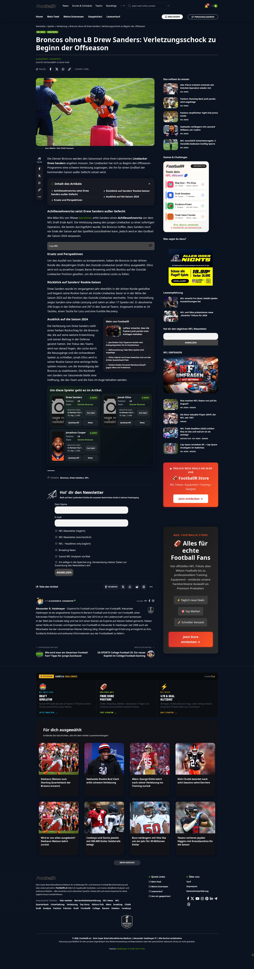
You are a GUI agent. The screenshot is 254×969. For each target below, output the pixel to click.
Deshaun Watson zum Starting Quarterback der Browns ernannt (56, 782)
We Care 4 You (138, 948)
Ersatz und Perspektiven (68, 200)
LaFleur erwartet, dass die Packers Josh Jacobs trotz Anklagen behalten (136, 331)
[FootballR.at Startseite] (175, 166)
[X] (192, 898)
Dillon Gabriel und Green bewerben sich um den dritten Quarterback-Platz (128, 358)
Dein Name (61, 504)
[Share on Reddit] (137, 587)
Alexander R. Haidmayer (48, 59)
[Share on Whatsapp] (63, 69)
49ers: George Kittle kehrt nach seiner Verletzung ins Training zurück (147, 782)
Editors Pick (185, 438)
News (90, 422)
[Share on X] (57, 69)
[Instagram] (153, 601)
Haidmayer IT (123, 948)
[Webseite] (145, 601)
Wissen (193, 407)
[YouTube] (197, 898)
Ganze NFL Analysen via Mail (74, 556)
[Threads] (188, 904)
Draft (38, 908)
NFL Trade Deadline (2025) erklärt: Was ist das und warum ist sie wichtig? (197, 431)
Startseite (40, 26)
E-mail (58, 517)
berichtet (85, 218)
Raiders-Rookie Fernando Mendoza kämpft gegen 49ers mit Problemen (126, 366)
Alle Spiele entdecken (186, 226)
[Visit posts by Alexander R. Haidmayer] (39, 601)
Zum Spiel (91, 413)
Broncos (64, 477)
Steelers (115, 908)
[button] (69, 69)
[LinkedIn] (211, 898)
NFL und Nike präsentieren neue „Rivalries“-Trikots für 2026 (196, 314)
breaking (117, 904)
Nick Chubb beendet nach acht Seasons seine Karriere (194, 780)
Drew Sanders (77, 477)
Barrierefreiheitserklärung (87, 900)
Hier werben (66, 900)
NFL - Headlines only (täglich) (74, 543)
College (96, 908)
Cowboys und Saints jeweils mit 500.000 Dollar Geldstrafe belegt (103, 841)
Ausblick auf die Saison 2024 (122, 196)
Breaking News (67, 550)
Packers (57, 908)
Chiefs (128, 904)
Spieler (50, 26)
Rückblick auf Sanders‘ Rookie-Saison (128, 190)
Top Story (85, 904)
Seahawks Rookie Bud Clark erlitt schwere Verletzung (102, 780)
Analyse (47, 908)
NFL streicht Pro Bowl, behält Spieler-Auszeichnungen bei (199, 300)
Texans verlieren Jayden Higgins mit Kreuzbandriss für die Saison (195, 841)
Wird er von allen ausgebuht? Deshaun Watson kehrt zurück (58, 841)
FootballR (85, 908)
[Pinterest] (206, 898)
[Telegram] (216, 898)
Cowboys (126, 908)
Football (209, 676)
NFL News (41, 32)
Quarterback (42, 904)
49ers (108, 904)
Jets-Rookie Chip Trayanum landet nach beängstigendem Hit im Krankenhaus (124, 343)
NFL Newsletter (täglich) (71, 530)
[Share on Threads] (144, 587)
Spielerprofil (73, 422)
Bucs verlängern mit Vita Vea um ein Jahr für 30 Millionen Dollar (149, 841)
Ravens (105, 908)
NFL (87, 477)
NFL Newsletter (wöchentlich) (74, 537)
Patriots (67, 908)
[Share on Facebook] (50, 69)
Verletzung (62, 26)
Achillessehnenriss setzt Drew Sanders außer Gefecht (70, 192)
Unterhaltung (58, 904)
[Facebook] (149, 601)
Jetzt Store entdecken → (190, 639)
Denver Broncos (85, 404)
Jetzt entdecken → (191, 498)
